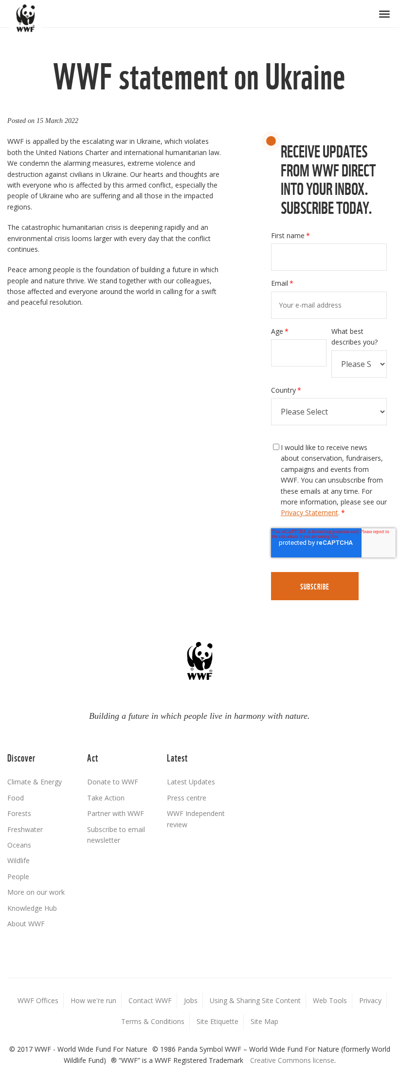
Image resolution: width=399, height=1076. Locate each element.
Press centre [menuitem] (186, 797)
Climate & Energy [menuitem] (34, 781)
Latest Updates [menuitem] (191, 781)
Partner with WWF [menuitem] (115, 813)
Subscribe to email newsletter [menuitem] (116, 835)
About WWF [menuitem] (26, 923)
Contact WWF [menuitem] (150, 1000)
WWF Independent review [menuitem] (196, 819)
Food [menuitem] (15, 797)
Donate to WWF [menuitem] (112, 781)
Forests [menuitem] (19, 813)
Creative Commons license (292, 1060)
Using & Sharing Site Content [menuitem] (255, 1000)
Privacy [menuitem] (370, 1000)
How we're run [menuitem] (93, 1000)
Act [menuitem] (92, 757)
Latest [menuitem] (177, 757)
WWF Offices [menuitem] (38, 1000)
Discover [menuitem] (21, 757)
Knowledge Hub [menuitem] (32, 908)
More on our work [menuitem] (36, 892)
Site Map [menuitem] (264, 1021)
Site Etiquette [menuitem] (217, 1021)
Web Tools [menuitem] (330, 1000)
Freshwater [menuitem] (25, 829)
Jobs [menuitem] (191, 1000)
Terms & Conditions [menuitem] (152, 1021)
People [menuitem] (18, 876)
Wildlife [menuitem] (18, 860)
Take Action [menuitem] (106, 797)
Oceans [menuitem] (19, 845)
